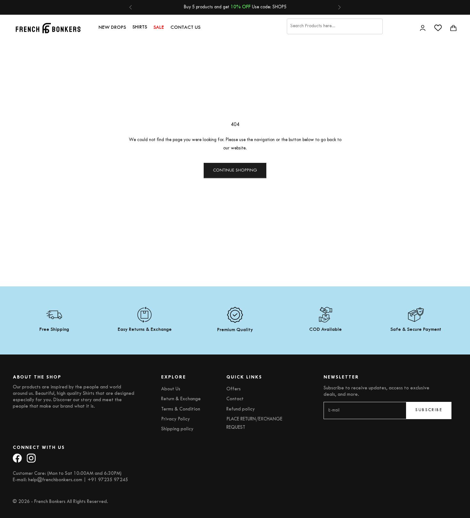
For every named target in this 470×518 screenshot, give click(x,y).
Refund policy (240, 409)
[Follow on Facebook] (17, 458)
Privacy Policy (175, 419)
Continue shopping (235, 170)
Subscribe (428, 410)
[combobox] (335, 26)
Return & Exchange (181, 399)
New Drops (112, 28)
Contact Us (185, 28)
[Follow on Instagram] (31, 458)
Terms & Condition (180, 409)
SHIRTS (139, 27)
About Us (170, 389)
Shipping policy (177, 429)
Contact (235, 399)
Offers (233, 389)
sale (158, 28)
